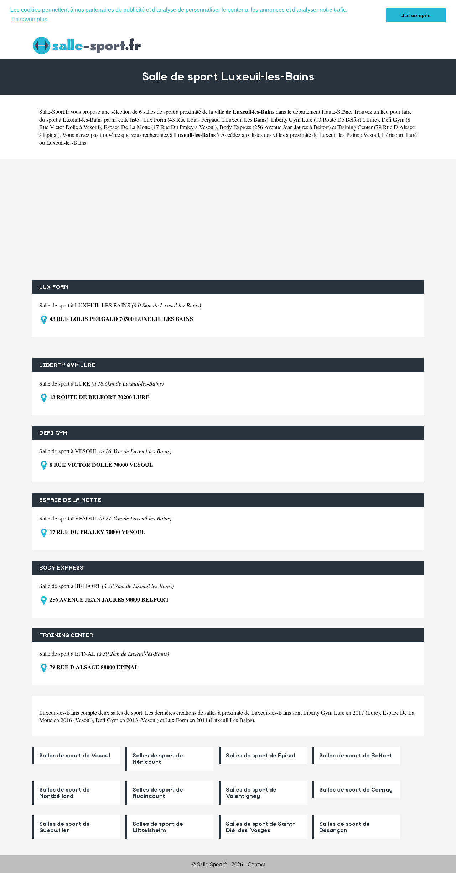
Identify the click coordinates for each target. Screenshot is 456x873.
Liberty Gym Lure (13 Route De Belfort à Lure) (325, 119)
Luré (411, 134)
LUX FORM (53, 287)
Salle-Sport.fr (54, 111)
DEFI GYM (53, 433)
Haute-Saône (336, 111)
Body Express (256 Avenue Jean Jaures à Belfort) (275, 127)
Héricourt (392, 134)
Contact (256, 864)
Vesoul (371, 134)
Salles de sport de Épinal (260, 755)
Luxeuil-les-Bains (66, 142)
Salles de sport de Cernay (356, 790)
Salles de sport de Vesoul (74, 755)
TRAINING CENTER (66, 635)
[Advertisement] (228, 219)
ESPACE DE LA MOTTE (70, 500)
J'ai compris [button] (416, 15)
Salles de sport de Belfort (355, 755)
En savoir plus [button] (29, 19)
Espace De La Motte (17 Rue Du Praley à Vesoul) (160, 127)
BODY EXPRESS (61, 568)
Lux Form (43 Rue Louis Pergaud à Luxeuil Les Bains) (205, 119)
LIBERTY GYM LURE (67, 365)
